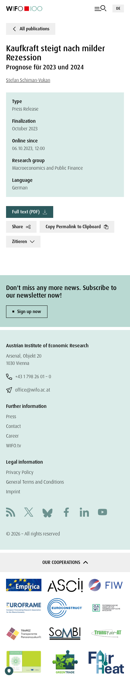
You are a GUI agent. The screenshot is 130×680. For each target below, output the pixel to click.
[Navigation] (100, 8)
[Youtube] (102, 513)
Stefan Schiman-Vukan (28, 80)
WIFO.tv (13, 445)
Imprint (13, 491)
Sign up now (29, 311)
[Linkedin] (84, 513)
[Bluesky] (47, 512)
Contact (13, 426)
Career (12, 436)
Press (11, 416)
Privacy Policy (20, 472)
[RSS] (10, 513)
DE (118, 8)
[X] (28, 513)
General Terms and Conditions (35, 482)
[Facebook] (66, 513)
